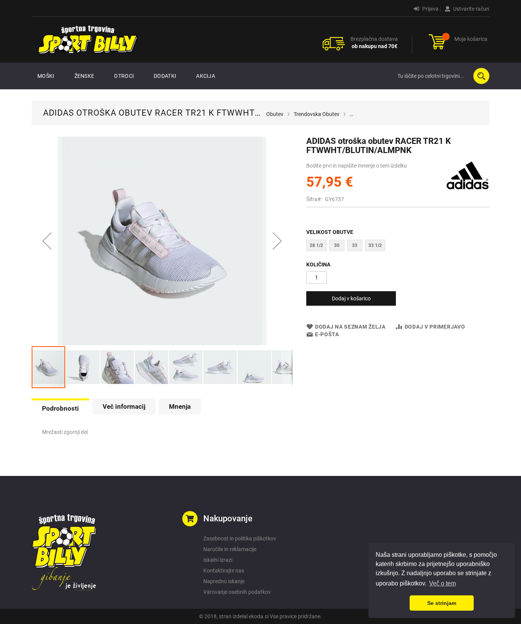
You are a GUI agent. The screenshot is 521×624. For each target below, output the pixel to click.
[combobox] (441, 76)
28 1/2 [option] (316, 245)
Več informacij (124, 406)
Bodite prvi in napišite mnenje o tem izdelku (356, 166)
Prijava (430, 9)
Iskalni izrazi (217, 560)
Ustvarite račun (470, 9)
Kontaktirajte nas (223, 571)
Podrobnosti (60, 408)
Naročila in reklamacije (229, 549)
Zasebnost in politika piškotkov (239, 538)
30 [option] (336, 245)
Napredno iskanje (223, 581)
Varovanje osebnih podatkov (237, 592)
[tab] (60, 407)
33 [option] (354, 245)
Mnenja (180, 406)
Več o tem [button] (442, 583)
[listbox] (397, 246)
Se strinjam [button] (441, 603)
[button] (47, 241)
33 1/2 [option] (375, 245)
